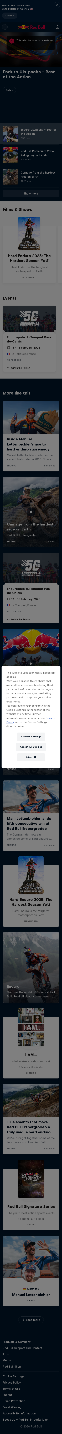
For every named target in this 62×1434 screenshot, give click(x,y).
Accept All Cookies (31, 747)
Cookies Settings (31, 736)
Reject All (31, 757)
